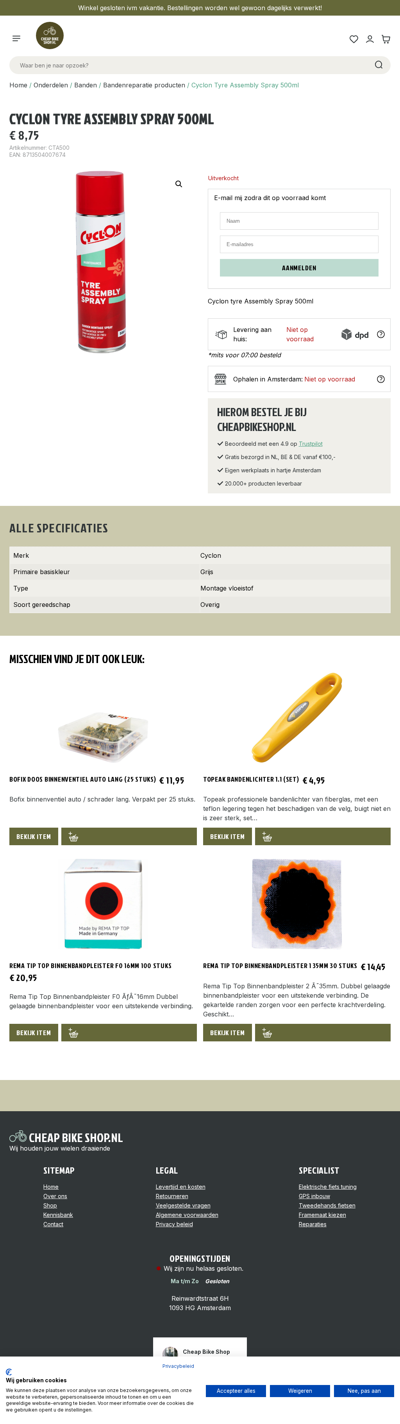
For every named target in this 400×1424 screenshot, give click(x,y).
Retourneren (172, 1196)
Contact (53, 1224)
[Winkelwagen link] (386, 39)
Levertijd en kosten (180, 1186)
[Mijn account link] (370, 39)
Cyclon (210, 555)
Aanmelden (299, 268)
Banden (85, 85)
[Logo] (53, 39)
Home (18, 85)
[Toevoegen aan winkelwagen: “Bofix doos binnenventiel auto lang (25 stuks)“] (129, 836)
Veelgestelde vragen (183, 1205)
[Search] (378, 65)
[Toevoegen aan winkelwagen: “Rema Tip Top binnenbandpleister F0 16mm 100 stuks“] (129, 1032)
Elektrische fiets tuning (328, 1186)
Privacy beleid (174, 1224)
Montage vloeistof (227, 588)
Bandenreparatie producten (144, 85)
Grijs (206, 572)
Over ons (55, 1196)
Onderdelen (51, 85)
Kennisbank (58, 1214)
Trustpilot (311, 443)
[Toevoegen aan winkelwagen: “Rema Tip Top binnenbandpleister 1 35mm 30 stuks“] (323, 1032)
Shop (50, 1205)
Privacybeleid (178, 1366)
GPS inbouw (314, 1196)
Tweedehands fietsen (327, 1205)
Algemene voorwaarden (187, 1214)
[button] (179, 184)
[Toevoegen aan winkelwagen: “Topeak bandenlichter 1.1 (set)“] (323, 836)
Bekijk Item (33, 836)
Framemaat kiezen (322, 1214)
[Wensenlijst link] (354, 39)
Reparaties (313, 1224)
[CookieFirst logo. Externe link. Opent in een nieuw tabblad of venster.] (9, 1372)
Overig (210, 604)
